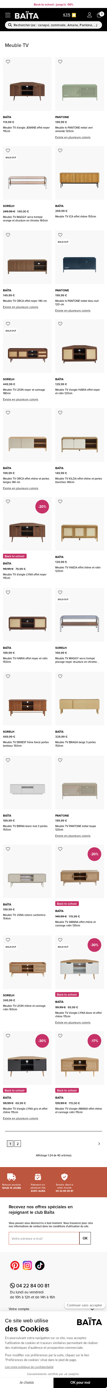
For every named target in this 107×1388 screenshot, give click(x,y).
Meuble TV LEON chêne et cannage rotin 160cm (24, 1007)
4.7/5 (66, 14)
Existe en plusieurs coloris (73, 137)
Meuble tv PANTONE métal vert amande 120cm (74, 129)
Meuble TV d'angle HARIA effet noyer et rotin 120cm (77, 391)
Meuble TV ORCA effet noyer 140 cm (25, 301)
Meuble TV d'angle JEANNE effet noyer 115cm (26, 129)
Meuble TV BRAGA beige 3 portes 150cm (75, 743)
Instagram (27, 1265)
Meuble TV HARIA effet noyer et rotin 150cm (25, 660)
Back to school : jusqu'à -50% (53, 4)
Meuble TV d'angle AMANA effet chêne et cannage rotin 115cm (78, 1110)
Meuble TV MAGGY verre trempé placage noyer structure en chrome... (77, 660)
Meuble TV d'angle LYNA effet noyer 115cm (25, 576)
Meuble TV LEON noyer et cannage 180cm (24, 391)
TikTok (40, 1265)
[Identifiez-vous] (89, 15)
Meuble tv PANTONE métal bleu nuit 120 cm (77, 302)
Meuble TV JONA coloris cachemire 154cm (24, 916)
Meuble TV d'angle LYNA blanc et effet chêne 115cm (78, 1014)
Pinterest (15, 1265)
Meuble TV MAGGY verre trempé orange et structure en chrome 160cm (25, 218)
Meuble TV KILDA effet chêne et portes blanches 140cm (78, 480)
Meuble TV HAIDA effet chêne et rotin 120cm (78, 569)
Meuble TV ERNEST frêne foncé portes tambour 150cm (26, 743)
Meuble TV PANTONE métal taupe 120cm (75, 827)
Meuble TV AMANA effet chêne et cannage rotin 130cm (75, 923)
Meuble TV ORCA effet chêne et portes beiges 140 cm (26, 480)
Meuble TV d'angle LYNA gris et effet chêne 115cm (25, 1110)
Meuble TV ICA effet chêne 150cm (75, 216)
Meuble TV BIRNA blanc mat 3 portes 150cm (25, 827)
